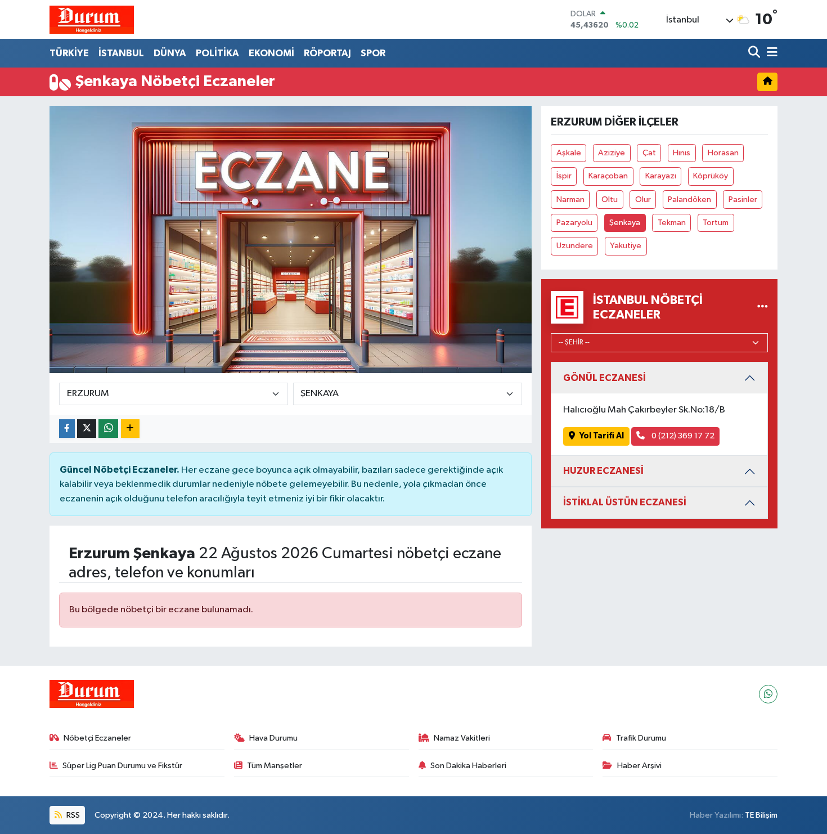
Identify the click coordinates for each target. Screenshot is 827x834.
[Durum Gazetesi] (92, 19)
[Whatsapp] (768, 694)
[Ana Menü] (770, 53)
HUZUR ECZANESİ (603, 471)
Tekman (672, 222)
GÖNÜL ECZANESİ (604, 378)
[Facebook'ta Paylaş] (67, 428)
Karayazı (660, 176)
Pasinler (743, 199)
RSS (72, 815)
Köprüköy (710, 176)
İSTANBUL (121, 53)
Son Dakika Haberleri (468, 765)
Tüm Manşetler (274, 765)
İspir (564, 176)
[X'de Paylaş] (86, 428)
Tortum (716, 222)
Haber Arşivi (639, 765)
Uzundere (574, 245)
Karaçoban (608, 176)
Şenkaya (624, 222)
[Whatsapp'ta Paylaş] (108, 428)
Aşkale (568, 153)
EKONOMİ (271, 53)
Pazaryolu (574, 222)
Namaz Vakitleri (462, 738)
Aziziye (611, 153)
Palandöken (689, 199)
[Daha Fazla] (130, 428)
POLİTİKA (217, 53)
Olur (643, 199)
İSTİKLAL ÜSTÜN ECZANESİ (624, 502)
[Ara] (755, 53)
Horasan (723, 153)
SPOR (373, 53)
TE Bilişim (761, 815)
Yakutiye (625, 245)
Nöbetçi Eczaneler (97, 738)
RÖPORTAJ (327, 53)
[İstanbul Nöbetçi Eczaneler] (762, 307)
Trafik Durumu (641, 738)
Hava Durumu (273, 738)
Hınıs (681, 153)
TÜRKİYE (69, 53)
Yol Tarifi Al (601, 436)
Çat (649, 153)
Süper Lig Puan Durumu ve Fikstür (122, 765)
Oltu (609, 199)
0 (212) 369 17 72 (682, 436)
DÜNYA (170, 53)
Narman (570, 199)
